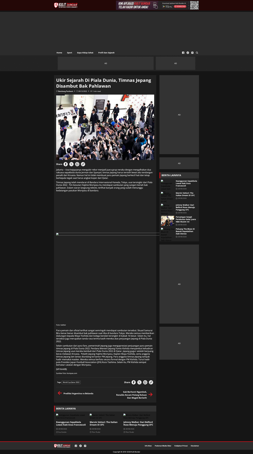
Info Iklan (148, 446)
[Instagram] (192, 52)
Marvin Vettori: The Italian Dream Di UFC (104, 423)
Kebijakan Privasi (181, 446)
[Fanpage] (183, 52)
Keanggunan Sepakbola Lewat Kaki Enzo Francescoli (71, 423)
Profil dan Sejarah (106, 52)
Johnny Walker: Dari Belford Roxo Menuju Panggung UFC (138, 423)
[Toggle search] (197, 52)
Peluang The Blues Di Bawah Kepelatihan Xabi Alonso (185, 231)
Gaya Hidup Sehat (85, 52)
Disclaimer (195, 446)
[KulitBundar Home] (65, 5)
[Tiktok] (187, 52)
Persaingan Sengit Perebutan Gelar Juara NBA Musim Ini (186, 219)
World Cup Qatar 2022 (71, 382)
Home (59, 52)
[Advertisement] (126, 30)
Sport (69, 52)
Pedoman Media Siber (163, 446)
